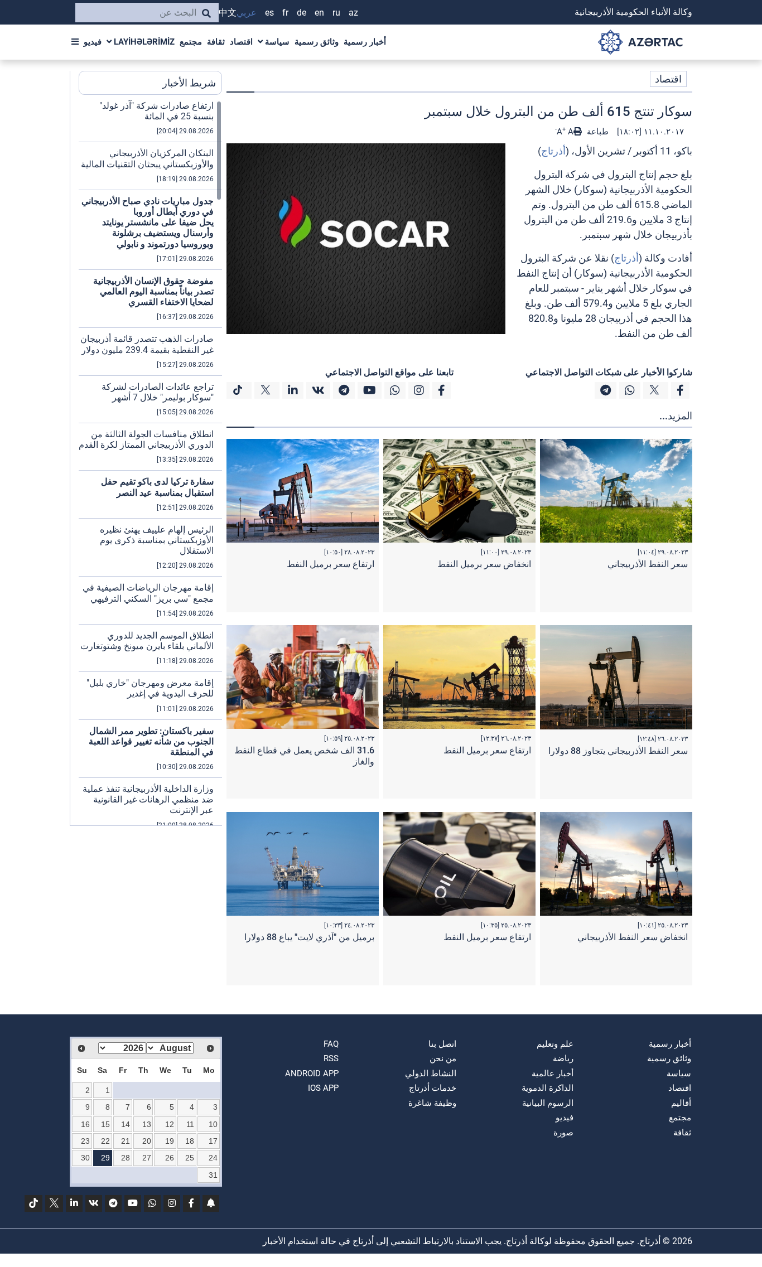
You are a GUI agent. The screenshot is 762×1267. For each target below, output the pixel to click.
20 (146, 1141)
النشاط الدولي (430, 1073)
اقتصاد (241, 42)
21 (125, 1141)
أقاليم (681, 1103)
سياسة (276, 42)
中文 (228, 12)
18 (189, 1141)
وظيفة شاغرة (432, 1103)
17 (213, 1141)
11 (190, 1124)
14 (125, 1124)
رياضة (563, 1058)
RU (336, 12)
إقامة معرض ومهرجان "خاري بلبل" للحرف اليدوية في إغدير (150, 688)
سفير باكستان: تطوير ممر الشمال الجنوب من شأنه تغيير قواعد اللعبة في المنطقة (151, 741)
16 (85, 1124)
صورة (563, 1133)
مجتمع (191, 42)
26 (169, 1157)
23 (85, 1141)
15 (105, 1124)
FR (285, 12)
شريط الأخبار (189, 83)
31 (213, 1175)
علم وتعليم (555, 1044)
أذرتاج (553, 151)
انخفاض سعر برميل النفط (484, 564)
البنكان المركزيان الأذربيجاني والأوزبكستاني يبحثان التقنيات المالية (147, 158)
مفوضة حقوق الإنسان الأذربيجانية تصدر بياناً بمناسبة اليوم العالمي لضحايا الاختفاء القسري (153, 291)
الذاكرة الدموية (547, 1088)
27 (146, 1157)
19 (169, 1141)
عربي (247, 12)
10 (213, 1124)
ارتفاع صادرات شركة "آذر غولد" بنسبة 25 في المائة (156, 111)
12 (169, 1124)
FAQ (331, 1044)
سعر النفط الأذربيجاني (647, 564)
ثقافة (216, 42)
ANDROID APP (312, 1073)
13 (146, 1124)
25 (189, 1157)
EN (319, 12)
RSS (331, 1058)
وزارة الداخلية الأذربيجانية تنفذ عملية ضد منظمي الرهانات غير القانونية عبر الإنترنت (148, 799)
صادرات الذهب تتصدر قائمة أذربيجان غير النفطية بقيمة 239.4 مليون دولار (147, 344)
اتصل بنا (442, 1044)
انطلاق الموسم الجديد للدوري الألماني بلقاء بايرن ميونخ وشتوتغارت (147, 640)
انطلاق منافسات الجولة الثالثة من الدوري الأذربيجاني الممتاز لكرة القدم (146, 439)
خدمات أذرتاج (432, 1088)
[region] (150, 462)
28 (125, 1157)
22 (105, 1141)
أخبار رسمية (365, 42)
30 (85, 1157)
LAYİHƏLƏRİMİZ (143, 42)
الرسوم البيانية (547, 1103)
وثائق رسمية (317, 42)
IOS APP (323, 1088)
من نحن (443, 1058)
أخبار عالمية (552, 1073)
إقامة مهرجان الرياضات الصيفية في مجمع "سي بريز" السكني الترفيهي (148, 592)
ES (269, 12)
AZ (353, 12)
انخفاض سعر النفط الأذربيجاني (632, 937)
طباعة (597, 132)
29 (105, 1157)
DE (301, 12)
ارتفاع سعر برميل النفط (330, 564)
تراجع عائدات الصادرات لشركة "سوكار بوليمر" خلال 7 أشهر (158, 392)
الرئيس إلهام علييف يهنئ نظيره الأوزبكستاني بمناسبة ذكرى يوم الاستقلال (157, 540)
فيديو (93, 42)
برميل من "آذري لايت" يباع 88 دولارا (309, 937)
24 (213, 1157)
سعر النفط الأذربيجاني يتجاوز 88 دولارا (618, 751)
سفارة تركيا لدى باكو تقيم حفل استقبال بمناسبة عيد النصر (157, 486)
